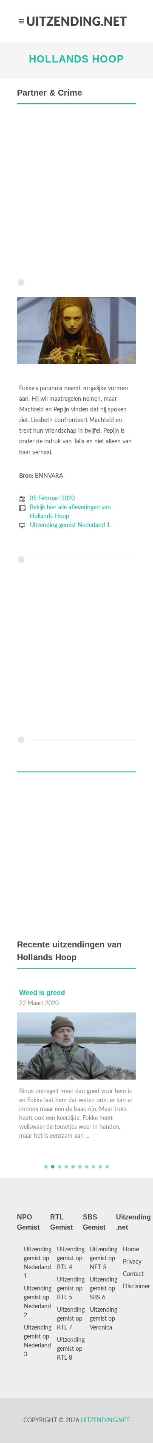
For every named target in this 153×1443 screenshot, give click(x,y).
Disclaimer (136, 1287)
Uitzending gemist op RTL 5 (71, 1289)
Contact (133, 1274)
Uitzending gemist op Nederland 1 (37, 1263)
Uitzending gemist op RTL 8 (71, 1349)
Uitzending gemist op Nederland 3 (37, 1341)
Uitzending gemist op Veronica (103, 1319)
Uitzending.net (105, 1420)
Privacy (132, 1262)
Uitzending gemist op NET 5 (103, 1258)
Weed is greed (42, 992)
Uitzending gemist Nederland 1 (70, 525)
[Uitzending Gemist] (76, 21)
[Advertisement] (76, 193)
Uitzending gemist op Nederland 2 (37, 1302)
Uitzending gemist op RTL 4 (71, 1258)
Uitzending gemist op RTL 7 (71, 1319)
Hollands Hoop (76, 59)
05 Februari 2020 (52, 499)
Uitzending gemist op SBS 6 (103, 1289)
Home (131, 1250)
